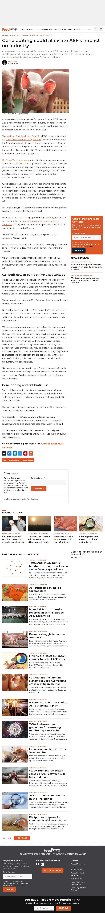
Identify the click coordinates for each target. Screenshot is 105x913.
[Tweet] (20, 453)
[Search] (96, 29)
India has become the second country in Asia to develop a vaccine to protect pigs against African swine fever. (47, 758)
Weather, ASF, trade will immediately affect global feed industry (39, 539)
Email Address (38, 478)
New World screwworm (81, 262)
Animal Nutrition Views (38, 534)
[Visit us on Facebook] (37, 864)
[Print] (4, 453)
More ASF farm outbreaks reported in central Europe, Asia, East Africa (46, 612)
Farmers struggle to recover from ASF (47, 636)
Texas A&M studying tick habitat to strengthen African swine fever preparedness (48, 566)
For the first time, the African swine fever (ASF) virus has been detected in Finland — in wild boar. (46, 665)
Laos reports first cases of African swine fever (88, 539)
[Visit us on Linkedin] (42, 864)
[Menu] (101, 29)
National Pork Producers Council (22, 136)
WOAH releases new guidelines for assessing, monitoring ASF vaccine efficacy (45, 727)
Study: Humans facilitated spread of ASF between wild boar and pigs (47, 773)
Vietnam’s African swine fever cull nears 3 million (63, 539)
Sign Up (79, 251)
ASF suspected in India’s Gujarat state (45, 589)
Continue (63, 908)
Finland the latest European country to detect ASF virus (47, 657)
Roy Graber (12, 61)
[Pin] (25, 453)
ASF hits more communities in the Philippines (47, 797)
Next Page (22, 838)
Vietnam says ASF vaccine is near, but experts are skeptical (13, 539)
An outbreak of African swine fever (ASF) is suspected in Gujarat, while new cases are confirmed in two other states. (47, 596)
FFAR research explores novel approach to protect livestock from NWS (85, 280)
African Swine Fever (42, 35)
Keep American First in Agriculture (23, 139)
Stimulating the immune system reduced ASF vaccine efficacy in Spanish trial (47, 680)
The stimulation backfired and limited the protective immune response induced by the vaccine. (47, 690)
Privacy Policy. (90, 246)
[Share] (9, 453)
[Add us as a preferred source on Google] (31, 453)
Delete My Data (52, 870)
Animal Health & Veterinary (15, 35)
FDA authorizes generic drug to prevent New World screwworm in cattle (86, 266)
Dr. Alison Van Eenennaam (15, 160)
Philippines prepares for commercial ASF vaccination (47, 819)
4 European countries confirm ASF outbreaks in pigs (48, 704)
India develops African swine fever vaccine (48, 751)
